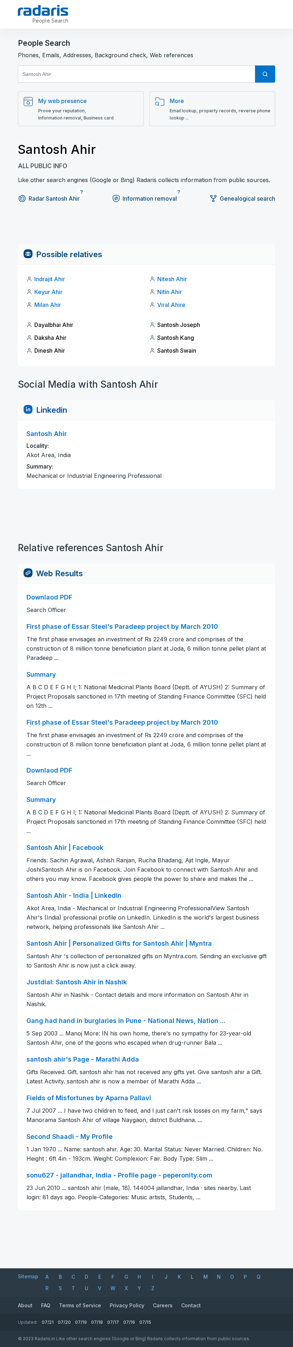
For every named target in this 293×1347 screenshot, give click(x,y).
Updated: (28, 1322)
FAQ (45, 1305)
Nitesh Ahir (172, 279)
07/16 (129, 1322)
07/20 (64, 1322)
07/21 (48, 1322)
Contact (191, 1305)
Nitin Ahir (169, 291)
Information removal (150, 198)
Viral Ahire (171, 304)
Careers (163, 1305)
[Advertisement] (146, 228)
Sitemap (28, 1276)
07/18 (97, 1322)
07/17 (113, 1322)
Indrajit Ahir (49, 279)
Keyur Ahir (48, 291)
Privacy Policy (127, 1305)
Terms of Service (80, 1305)
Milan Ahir (47, 304)
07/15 (145, 1322)
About (25, 1305)
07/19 (81, 1322)
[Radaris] (43, 10)
